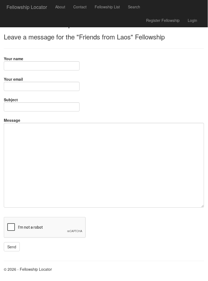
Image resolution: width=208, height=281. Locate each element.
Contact (80, 6)
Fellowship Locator (26, 6)
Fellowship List (107, 6)
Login (192, 20)
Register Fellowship (163, 20)
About (60, 6)
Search (134, 6)
